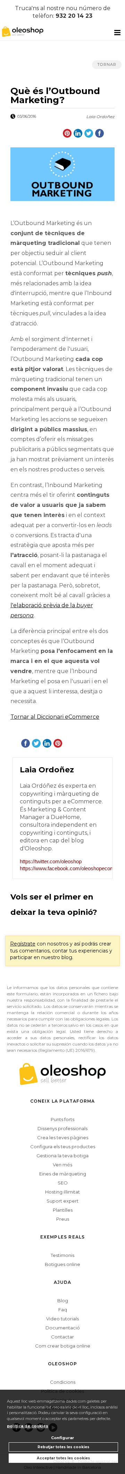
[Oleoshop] (21, 31)
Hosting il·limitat (62, 1192)
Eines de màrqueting (62, 1173)
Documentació (62, 1327)
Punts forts (62, 1119)
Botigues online (62, 1264)
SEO (63, 1183)
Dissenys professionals (63, 1128)
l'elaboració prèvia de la (43, 605)
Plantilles (63, 1210)
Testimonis (62, 1255)
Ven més (62, 1164)
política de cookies (27, 1425)
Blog (62, 1300)
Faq (62, 1309)
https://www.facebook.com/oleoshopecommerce (62, 868)
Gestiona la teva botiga (62, 1155)
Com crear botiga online (62, 1346)
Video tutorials (62, 1318)
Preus (62, 1219)
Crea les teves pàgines (62, 1137)
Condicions (62, 1382)
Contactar (62, 1337)
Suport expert (62, 1201)
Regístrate (22, 944)
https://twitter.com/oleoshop (51, 861)
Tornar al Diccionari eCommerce (54, 716)
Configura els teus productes (62, 1146)
